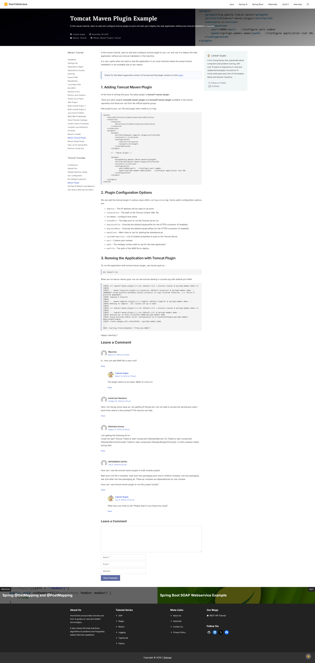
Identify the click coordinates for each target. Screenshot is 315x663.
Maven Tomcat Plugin (77, 138)
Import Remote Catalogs (77, 120)
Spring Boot (257, 4)
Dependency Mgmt (75, 67)
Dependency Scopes (76, 70)
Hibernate (272, 4)
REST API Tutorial (218, 615)
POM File (71, 74)
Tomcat (83, 38)
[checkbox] (308, 656)
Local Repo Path (74, 84)
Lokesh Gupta (79, 34)
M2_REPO (72, 88)
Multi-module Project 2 (77, 109)
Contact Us (178, 627)
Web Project (73, 102)
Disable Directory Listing (77, 172)
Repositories (73, 81)
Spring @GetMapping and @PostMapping (37, 595)
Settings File (73, 63)
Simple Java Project (76, 99)
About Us (177, 615)
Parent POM (73, 77)
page (180, 75)
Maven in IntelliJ (74, 134)
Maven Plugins (106, 38)
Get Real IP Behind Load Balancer (81, 186)
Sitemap (167, 657)
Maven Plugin (73, 183)
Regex (121, 621)
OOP (120, 615)
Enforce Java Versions (77, 95)
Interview (298, 4)
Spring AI (243, 4)
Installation (72, 60)
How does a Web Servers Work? (81, 190)
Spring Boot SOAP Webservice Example (193, 595)
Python (121, 643)
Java (231, 4)
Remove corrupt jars (76, 148)
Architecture (73, 165)
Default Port (72, 168)
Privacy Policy (179, 632)
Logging (122, 632)
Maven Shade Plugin (76, 141)
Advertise (177, 621)
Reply (103, 366)
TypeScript (123, 638)
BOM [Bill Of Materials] (77, 116)
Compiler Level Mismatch (78, 127)
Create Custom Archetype (78, 123)
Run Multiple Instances (77, 179)
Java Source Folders (76, 113)
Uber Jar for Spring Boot (77, 145)
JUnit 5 (285, 4)
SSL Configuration (75, 175)
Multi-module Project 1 (77, 106)
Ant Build (71, 131)
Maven (76, 38)
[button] (307, 4)
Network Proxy (74, 92)
